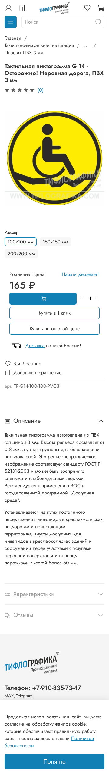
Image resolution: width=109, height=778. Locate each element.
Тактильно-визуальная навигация (39, 45)
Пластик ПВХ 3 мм (24, 52)
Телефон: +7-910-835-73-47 (43, 687)
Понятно (54, 761)
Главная (13, 38)
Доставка (35, 345)
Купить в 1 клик (55, 312)
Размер (11, 232)
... (86, 45)
